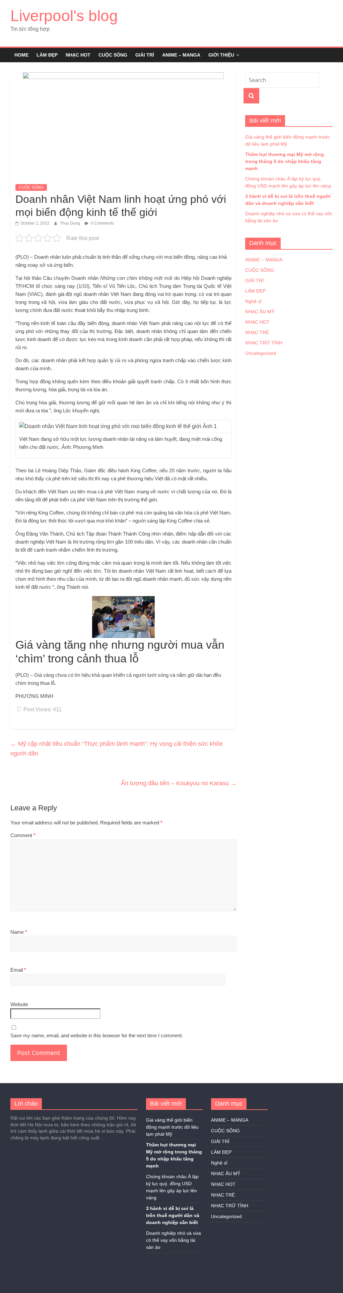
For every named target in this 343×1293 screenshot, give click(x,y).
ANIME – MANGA (181, 55)
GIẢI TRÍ (144, 55)
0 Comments (102, 223)
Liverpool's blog (64, 15)
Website (19, 1004)
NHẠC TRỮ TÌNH (263, 342)
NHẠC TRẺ (257, 332)
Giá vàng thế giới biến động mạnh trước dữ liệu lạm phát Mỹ (172, 1127)
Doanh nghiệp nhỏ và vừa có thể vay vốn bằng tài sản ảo (173, 1240)
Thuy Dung (70, 223)
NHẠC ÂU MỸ (259, 311)
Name (18, 932)
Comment (23, 835)
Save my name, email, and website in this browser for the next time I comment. (96, 1035)
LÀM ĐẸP (47, 55)
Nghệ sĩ (253, 301)
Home (21, 55)
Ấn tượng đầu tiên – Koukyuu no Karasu (178, 783)
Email (18, 970)
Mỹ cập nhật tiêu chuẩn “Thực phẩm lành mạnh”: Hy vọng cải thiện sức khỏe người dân (116, 748)
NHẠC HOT (78, 55)
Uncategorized (260, 353)
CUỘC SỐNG (112, 55)
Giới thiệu (221, 55)
